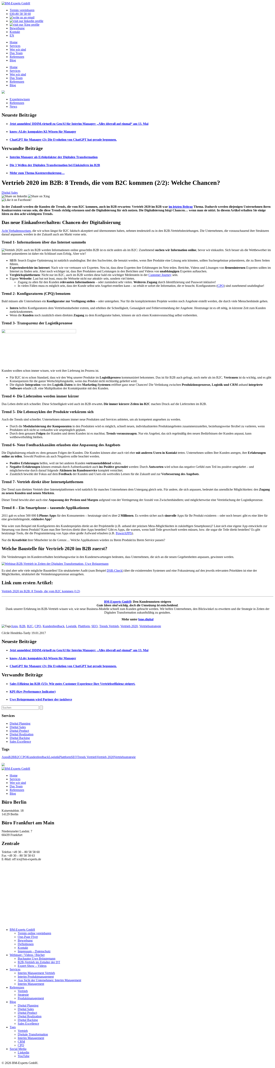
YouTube (23, 1056)
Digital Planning (20, 723)
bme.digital (145, 619)
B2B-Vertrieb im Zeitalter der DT (39, 962)
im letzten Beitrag (181, 206)
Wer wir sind (18, 49)
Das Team (16, 53)
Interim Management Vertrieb (36, 973)
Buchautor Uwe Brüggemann (36, 958)
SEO (94, 626)
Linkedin (23, 1052)
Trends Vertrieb (109, 626)
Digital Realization (21, 734)
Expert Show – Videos (32, 965)
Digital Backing (20, 738)
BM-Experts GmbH (117, 601)
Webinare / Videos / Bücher (27, 955)
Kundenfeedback (53, 626)
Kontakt (15, 32)
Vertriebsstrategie (150, 626)
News (13, 106)
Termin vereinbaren (22, 10)
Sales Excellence (20, 741)
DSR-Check (114, 570)
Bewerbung (17, 28)
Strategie (23, 994)
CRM (21, 1041)
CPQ (220, 285)
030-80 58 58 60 (20, 13)
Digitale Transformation (33, 1034)
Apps (14, 626)
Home (14, 42)
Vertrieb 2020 (129, 626)
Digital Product (19, 730)
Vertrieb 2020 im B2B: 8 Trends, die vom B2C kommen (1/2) (41, 591)
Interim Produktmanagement (36, 976)
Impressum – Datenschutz (34, 951)
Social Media (18, 1049)
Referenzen (17, 56)
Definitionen (26, 944)
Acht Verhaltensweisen (16, 230)
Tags (13, 1027)
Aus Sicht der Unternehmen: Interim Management (49, 980)
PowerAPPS (124, 533)
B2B (22, 626)
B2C (30, 626)
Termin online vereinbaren (34, 933)
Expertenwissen (20, 99)
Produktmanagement (31, 998)
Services (15, 46)
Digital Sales (10, 192)
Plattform (84, 626)
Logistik (71, 626)
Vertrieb (23, 991)
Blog (13, 60)
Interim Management (31, 984)
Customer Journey (160, 275)
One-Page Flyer (28, 937)
